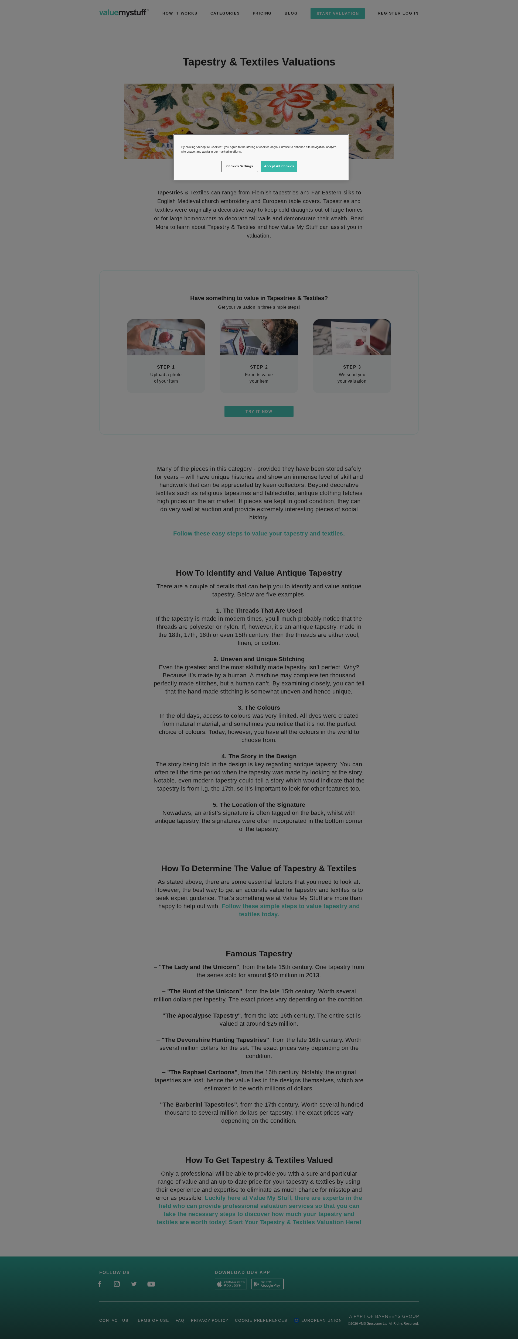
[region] (261, 157)
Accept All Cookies (279, 166)
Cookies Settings (239, 166)
